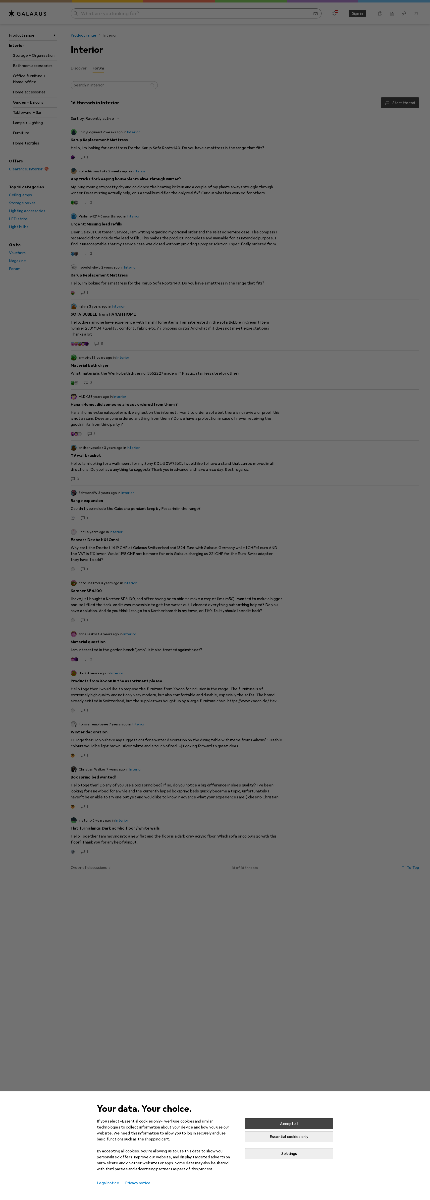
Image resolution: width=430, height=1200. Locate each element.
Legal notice (108, 1183)
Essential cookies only (289, 1136)
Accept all (289, 1123)
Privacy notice (138, 1183)
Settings (289, 1153)
